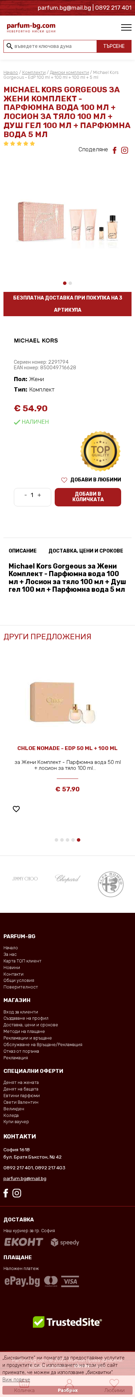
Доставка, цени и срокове (30, 1024)
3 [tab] (67, 840)
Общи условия (18, 980)
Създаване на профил (25, 1018)
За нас (10, 954)
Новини (11, 967)
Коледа (11, 1115)
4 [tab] (73, 840)
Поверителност (20, 987)
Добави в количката (88, 497)
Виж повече (16, 1380)
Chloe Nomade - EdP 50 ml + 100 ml (67, 748)
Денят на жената (21, 1082)
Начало (10, 72)
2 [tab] (70, 283)
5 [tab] (78, 840)
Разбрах (68, 1390)
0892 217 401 (18, 1167)
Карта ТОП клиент (22, 960)
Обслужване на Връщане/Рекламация (42, 1044)
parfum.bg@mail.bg (24, 1178)
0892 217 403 (50, 1167)
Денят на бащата (20, 1089)
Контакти (13, 974)
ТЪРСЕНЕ (114, 46)
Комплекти (34, 72)
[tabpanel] (67, 212)
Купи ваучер (16, 1121)
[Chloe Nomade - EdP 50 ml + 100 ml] (67, 700)
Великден (13, 1108)
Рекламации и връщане (27, 1038)
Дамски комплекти (69, 72)
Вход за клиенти (20, 1012)
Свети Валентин (20, 1102)
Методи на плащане (24, 1031)
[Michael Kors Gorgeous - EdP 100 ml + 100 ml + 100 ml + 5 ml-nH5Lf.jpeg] (67, 212)
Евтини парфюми (21, 1095)
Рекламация (15, 1057)
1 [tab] (64, 283)
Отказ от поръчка (21, 1051)
